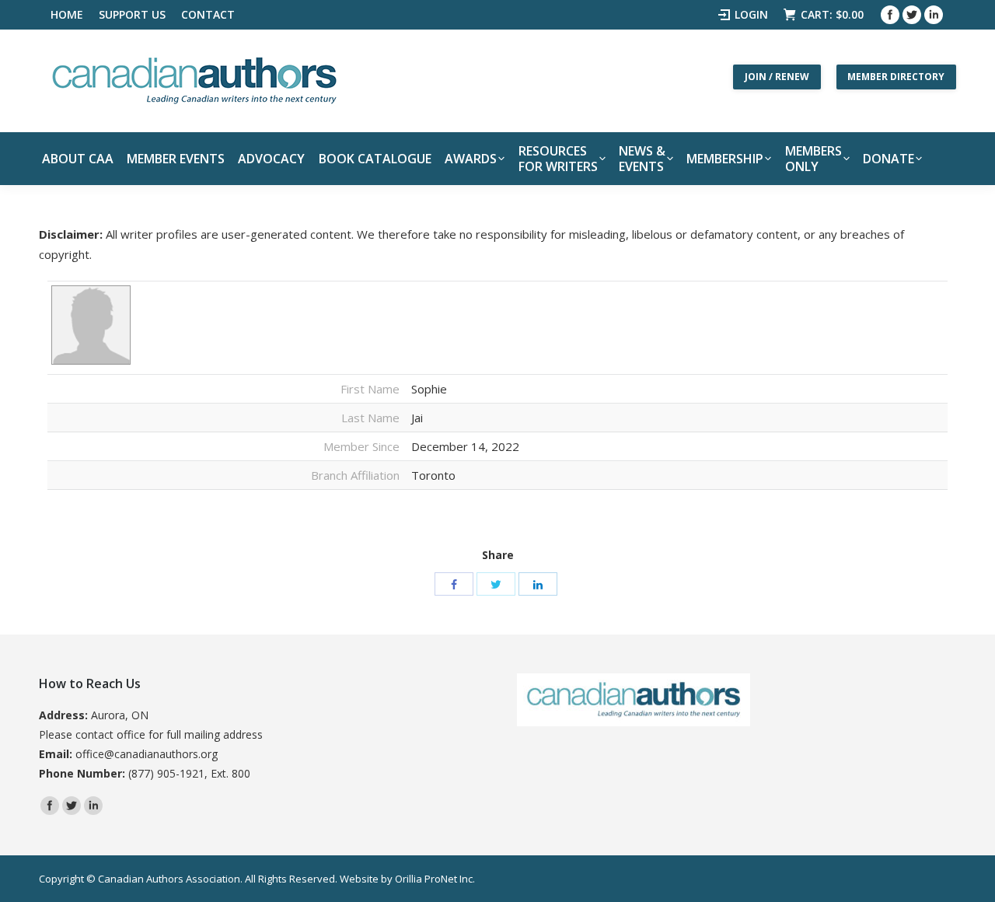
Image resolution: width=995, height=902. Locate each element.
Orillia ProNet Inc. (435, 879)
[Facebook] (890, 14)
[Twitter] (911, 14)
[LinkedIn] (537, 584)
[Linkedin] (933, 14)
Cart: (832, 14)
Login (751, 14)
